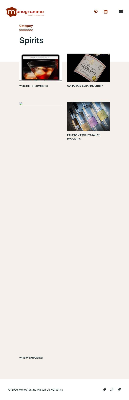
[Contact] (112, 389)
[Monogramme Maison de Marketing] (38, 12)
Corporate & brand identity (85, 85)
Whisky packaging (31, 357)
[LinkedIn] (105, 11)
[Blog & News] (104, 389)
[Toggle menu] (118, 11)
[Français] (119, 389)
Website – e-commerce (33, 85)
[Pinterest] (96, 11)
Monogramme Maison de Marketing (41, 389)
